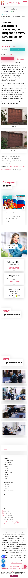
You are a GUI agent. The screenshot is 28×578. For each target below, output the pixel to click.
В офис (6, 478)
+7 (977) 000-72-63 (9, 513)
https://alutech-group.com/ (17, 166)
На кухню (6, 476)
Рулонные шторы (9, 482)
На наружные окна (9, 502)
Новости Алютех (17, 50)
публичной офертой (16, 563)
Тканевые (6, 468)
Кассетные (7, 466)
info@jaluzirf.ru (8, 515)
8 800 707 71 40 (13, 3)
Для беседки (7, 504)
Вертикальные (8, 472)
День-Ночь (7, 486)
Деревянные (7, 462)
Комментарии (20, 58)
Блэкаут (6, 484)
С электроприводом (9, 490)
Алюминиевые (8, 464)
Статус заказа (21, 11)
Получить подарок (14, 281)
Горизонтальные (8, 460)
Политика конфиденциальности (14, 566)
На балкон (7, 474)
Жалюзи (6, 458)
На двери (6, 498)
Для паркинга (7, 500)
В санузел (7, 496)
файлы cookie (15, 571)
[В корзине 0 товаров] (25, 566)
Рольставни (7, 494)
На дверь (6, 470)
